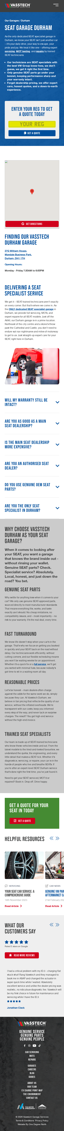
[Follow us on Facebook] (25, 1045)
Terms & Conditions (25, 1120)
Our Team (32, 1086)
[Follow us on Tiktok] (40, 1045)
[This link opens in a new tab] (32, 1106)
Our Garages (12, 20)
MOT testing (23, 51)
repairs (40, 51)
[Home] (18, 6)
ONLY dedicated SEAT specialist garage (31, 309)
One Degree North (37, 1124)
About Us (32, 1083)
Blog (32, 1073)
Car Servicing (32, 1052)
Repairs (32, 1059)
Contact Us (32, 1097)
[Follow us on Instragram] (29, 1045)
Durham (25, 20)
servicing (10, 51)
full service (40, 664)
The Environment (32, 1094)
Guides (32, 1076)
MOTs (32, 1055)
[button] (32, 192)
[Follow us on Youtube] (34, 1045)
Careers (32, 1069)
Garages (32, 1065)
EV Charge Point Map (32, 1090)
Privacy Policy (41, 1120)
